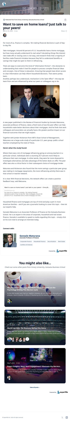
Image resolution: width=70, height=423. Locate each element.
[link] (5, 35)
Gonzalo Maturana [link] (30, 235)
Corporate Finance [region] (26, 241)
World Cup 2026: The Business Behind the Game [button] (26, 328)
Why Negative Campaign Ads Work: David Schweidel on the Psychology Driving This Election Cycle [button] (31, 289)
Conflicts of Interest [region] (26, 245)
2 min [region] (16, 31)
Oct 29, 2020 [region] (9, 31)
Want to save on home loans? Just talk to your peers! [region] (34, 26)
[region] (35, 133)
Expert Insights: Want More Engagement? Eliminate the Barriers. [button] (33, 366)
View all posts (35, 387)
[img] (5, 35)
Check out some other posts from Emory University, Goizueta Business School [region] (35, 267)
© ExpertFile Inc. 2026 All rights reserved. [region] (12, 417)
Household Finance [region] (39, 241)
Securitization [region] (52, 241)
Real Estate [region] (61, 241)
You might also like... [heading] (35, 263)
